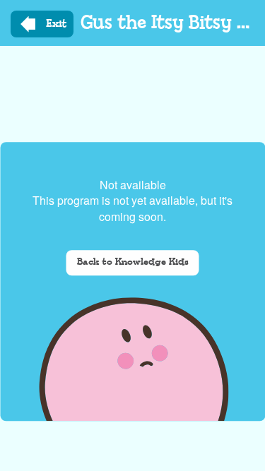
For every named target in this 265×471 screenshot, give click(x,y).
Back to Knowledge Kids (133, 262)
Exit (56, 23)
